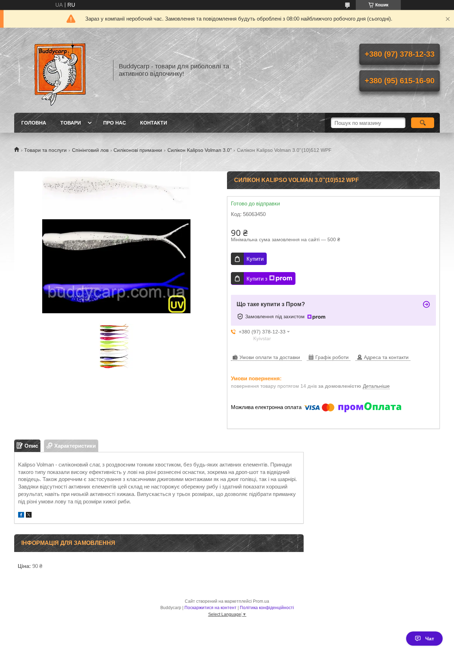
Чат (429, 638)
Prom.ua (261, 601)
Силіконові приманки (138, 150)
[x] (29, 516)
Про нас (114, 123)
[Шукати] (422, 122)
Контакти (153, 123)
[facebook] (21, 516)
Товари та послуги (45, 150)
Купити (255, 259)
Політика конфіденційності (267, 607)
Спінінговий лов (90, 150)
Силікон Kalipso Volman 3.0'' (199, 150)
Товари (70, 123)
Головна (33, 123)
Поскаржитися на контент (210, 607)
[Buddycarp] (60, 70)
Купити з (257, 279)
